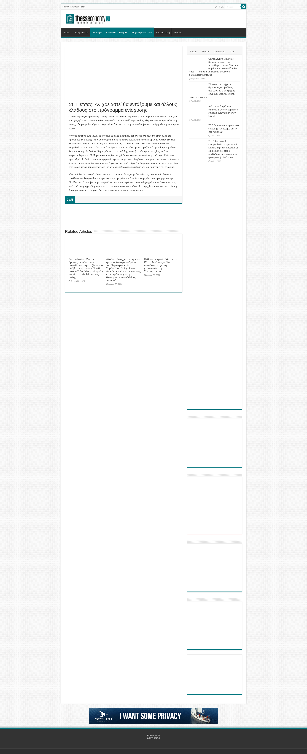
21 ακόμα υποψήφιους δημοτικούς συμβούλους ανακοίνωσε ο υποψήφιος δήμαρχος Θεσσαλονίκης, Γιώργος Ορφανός (212, 90)
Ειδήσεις (123, 32)
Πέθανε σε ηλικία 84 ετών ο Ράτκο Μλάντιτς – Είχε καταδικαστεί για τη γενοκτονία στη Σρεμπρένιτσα (160, 265)
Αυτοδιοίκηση (163, 32)
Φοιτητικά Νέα (81, 32)
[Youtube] (222, 7)
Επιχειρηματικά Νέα (141, 32)
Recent (193, 51)
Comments (219, 51)
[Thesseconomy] (88, 18)
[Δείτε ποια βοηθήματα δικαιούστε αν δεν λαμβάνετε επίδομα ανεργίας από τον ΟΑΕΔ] (198, 111)
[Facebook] (219, 7)
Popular (205, 51)
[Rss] (216, 7)
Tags (232, 51)
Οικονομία (97, 32)
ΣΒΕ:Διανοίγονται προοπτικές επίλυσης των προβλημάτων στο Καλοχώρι (223, 128)
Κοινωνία (111, 32)
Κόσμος (177, 32)
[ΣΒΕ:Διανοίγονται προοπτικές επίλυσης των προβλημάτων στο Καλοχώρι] (198, 129)
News (67, 32)
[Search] (243, 6)
